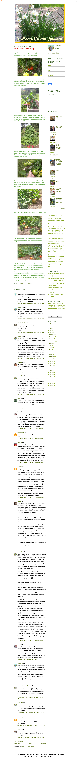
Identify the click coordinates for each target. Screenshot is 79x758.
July (50, 345)
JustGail (20, 466)
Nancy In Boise (21, 717)
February (51, 356)
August (51, 343)
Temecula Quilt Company (56, 188)
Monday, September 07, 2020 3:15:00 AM (31, 428)
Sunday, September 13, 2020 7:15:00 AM (31, 737)
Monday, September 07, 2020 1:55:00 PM (31, 497)
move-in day (53, 155)
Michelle (20, 362)
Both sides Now (60, 136)
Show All (63, 208)
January (51, 358)
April (50, 352)
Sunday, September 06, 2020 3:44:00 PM (31, 319)
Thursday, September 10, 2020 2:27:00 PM (32, 725)
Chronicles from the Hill (56, 198)
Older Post (43, 743)
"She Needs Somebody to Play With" (59, 147)
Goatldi (19, 501)
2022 (51, 328)
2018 (51, 363)
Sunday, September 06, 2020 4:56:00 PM (31, 332)
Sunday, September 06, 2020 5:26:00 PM (31, 358)
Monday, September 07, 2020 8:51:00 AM (31, 462)
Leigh (19, 398)
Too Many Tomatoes (55, 159)
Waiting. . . (58, 170)
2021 (51, 330)
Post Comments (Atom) (27, 746)
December (52, 334)
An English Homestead (56, 125)
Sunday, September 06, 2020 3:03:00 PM (31, 303)
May (50, 349)
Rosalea (20, 442)
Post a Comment (18, 741)
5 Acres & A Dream (54, 144)
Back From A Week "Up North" (59, 128)
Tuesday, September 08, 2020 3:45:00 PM (31, 659)
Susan (19, 644)
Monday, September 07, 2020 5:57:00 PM (31, 640)
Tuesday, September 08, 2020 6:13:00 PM (31, 682)
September (52, 341)
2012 (51, 376)
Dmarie (19, 729)
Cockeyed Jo (21, 432)
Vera (19, 411)
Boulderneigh (53, 178)
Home (30, 743)
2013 (51, 374)
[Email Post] (34, 283)
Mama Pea (20, 307)
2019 (51, 361)
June (50, 347)
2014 (51, 372)
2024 (51, 323)
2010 (51, 381)
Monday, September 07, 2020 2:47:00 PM (31, 548)
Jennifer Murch (54, 154)
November (52, 336)
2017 (51, 365)
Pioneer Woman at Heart (24, 685)
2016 (51, 368)
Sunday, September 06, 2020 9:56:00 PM (31, 408)
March (51, 354)
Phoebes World (22, 322)
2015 (51, 370)
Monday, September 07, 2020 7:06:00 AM (31, 438)
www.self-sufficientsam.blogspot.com (27, 292)
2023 (51, 326)
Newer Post (17, 743)
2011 (51, 379)
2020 (51, 332)
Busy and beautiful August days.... (59, 201)
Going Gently (53, 134)
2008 (51, 385)
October (51, 338)
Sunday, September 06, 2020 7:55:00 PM (31, 394)
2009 (51, 383)
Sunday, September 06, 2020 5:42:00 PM (31, 372)
